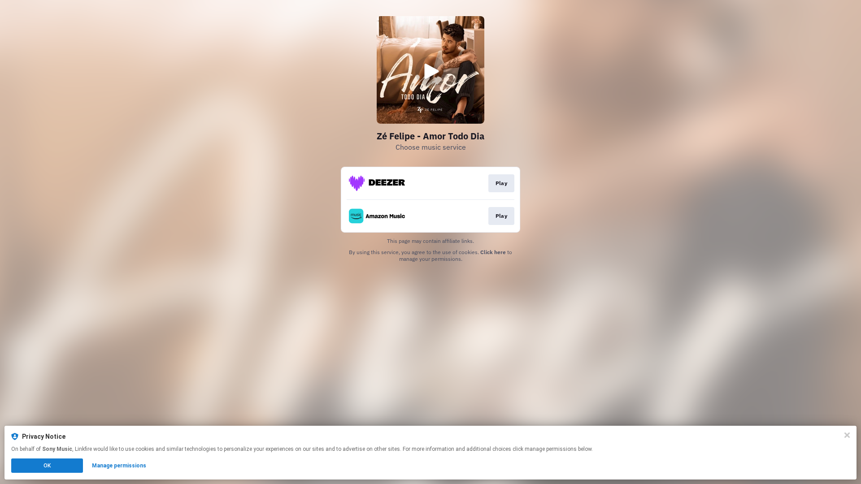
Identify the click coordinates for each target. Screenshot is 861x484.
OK (47, 465)
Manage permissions (119, 465)
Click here (493, 252)
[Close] (847, 435)
